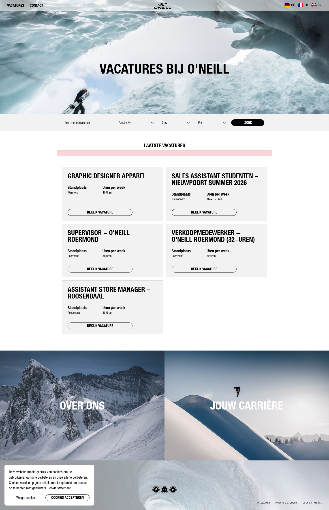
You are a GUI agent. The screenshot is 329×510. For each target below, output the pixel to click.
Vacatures (15, 5)
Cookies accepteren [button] (67, 497)
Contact (36, 5)
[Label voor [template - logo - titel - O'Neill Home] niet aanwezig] (162, 5)
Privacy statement (286, 502)
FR (306, 5)
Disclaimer (263, 502)
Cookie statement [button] (59, 488)
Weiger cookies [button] (26, 498)
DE (293, 5)
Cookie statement (313, 502)
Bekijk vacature (100, 212)
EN (319, 5)
